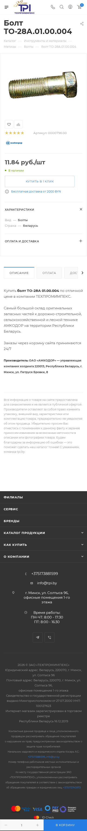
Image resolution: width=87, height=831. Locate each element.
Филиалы (13, 497)
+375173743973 (72, 787)
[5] (22, 133)
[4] (18, 133)
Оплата (49, 273)
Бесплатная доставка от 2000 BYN (36, 191)
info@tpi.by (47, 583)
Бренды (11, 521)
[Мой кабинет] (70, 7)
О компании (16, 556)
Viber (50, 637)
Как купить (15, 545)
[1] (6, 133)
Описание (19, 273)
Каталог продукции (24, 533)
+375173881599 (44, 574)
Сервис (11, 509)
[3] (14, 133)
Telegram (38, 637)
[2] (10, 133)
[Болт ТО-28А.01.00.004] (43, 86)
